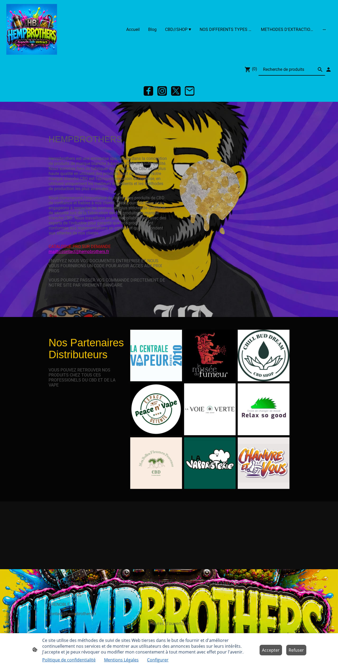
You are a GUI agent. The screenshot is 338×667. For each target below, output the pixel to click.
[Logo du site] (31, 29)
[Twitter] (176, 91)
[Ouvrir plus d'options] (324, 29)
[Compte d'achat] (328, 69)
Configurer (157, 660)
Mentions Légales (121, 660)
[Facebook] (148, 91)
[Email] (189, 91)
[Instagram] (162, 91)
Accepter (271, 650)
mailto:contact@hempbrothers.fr (79, 251)
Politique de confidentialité (69, 660)
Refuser (296, 650)
